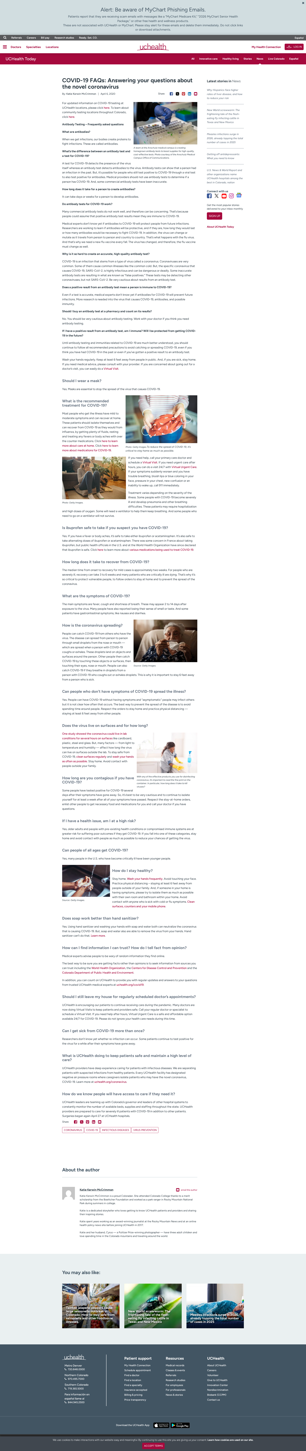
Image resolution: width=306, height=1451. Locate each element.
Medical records (175, 1365)
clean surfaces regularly (91, 756)
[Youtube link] (224, 196)
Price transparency (135, 1399)
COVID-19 (92, 1130)
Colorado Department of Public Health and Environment (98, 972)
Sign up (214, 216)
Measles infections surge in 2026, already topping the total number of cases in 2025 (225, 138)
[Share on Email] (195, 93)
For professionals (175, 1389)
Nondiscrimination (217, 1389)
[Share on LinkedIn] (189, 93)
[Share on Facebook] (171, 93)
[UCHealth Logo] (74, 1356)
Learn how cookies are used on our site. (230, 1439)
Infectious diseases (115, 1130)
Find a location (132, 1380)
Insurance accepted (135, 1389)
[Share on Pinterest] (183, 93)
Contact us (213, 1399)
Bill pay (45, 37)
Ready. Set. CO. (88, 37)
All (192, 58)
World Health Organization (108, 968)
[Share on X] (177, 93)
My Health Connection (266, 47)
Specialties (33, 47)
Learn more (98, 935)
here (106, 108)
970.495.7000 (76, 1378)
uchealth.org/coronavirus (110, 1082)
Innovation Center (217, 1385)
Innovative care (208, 58)
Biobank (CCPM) (216, 1394)
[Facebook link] (209, 196)
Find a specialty (133, 1385)
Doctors (16, 47)
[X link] (216, 196)
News (260, 58)
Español (299, 37)
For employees (174, 1385)
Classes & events (175, 1370)
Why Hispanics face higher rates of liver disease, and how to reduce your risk (224, 94)
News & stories (174, 1394)
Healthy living (230, 58)
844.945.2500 (76, 1402)
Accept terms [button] (153, 1445)
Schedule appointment (137, 1370)
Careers (31, 37)
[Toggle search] (4, 38)
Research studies (64, 37)
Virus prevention (145, 1130)
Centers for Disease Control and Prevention (159, 968)
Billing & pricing (133, 1394)
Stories (248, 58)
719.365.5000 (76, 1388)
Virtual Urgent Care (184, 467)
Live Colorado (276, 58)
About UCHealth (216, 1365)
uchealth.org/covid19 (130, 985)
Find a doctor (131, 1375)
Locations (52, 47)
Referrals (16, 37)
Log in (298, 46)
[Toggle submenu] (4, 47)
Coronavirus (73, 1130)
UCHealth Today (21, 58)
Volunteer (213, 1375)
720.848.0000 (76, 1369)
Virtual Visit (111, 368)
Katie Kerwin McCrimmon (81, 93)
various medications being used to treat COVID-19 (161, 550)
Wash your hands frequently (145, 879)
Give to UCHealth (217, 1380)
